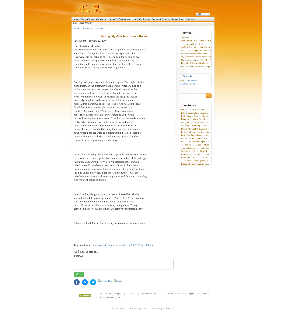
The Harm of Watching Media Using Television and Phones (206, 161)
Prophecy (190, 19)
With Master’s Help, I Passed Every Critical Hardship (203, 151)
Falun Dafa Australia (150, 293)
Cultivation (101, 19)
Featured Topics (187, 84)
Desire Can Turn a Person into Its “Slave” (198, 135)
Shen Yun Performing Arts (110, 297)
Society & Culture (160, 19)
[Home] (143, 8)
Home (75, 19)
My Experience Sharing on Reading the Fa (199, 57)
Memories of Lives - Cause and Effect (197, 41)
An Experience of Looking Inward (195, 47)
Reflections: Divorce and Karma (194, 157)
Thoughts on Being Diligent (193, 44)
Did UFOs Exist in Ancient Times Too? (197, 110)
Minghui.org (119, 293)
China (100, 28)
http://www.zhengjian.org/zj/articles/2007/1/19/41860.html (123, 245)
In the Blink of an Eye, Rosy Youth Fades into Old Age (204, 132)
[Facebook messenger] (85, 282)
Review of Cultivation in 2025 (194, 138)
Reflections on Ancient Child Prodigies (197, 116)
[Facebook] (77, 282)
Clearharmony (133, 293)
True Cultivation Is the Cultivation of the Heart (201, 148)
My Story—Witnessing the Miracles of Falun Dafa (202, 125)
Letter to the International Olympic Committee (201, 66)
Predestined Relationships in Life (195, 63)
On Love (185, 38)
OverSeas (192, 80)
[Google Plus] (105, 281)
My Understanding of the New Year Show (198, 50)
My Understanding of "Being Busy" (196, 60)
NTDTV (206, 293)
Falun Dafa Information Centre (173, 293)
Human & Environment (119, 19)
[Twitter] (93, 282)
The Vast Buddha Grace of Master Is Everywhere (201, 145)
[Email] (118, 281)
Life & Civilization (141, 19)
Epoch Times (194, 293)
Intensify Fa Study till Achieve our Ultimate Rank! (202, 129)
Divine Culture (87, 19)
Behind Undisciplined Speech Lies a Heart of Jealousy (204, 113)
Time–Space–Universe (83, 23)
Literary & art (177, 19)
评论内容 (78, 256)
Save (80, 274)
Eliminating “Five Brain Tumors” (195, 154)
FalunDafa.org (105, 293)
